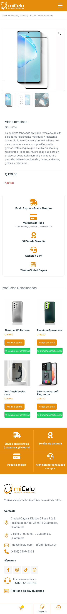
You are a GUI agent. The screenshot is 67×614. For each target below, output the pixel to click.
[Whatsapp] (34, 570)
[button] (60, 5)
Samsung (24, 15)
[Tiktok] (26, 570)
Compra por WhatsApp (18, 351)
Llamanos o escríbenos (24, 579)
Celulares (13, 15)
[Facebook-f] (8, 570)
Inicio (5, 15)
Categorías (42, 612)
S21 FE (33, 15)
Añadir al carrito (14, 342)
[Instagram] (17, 570)
